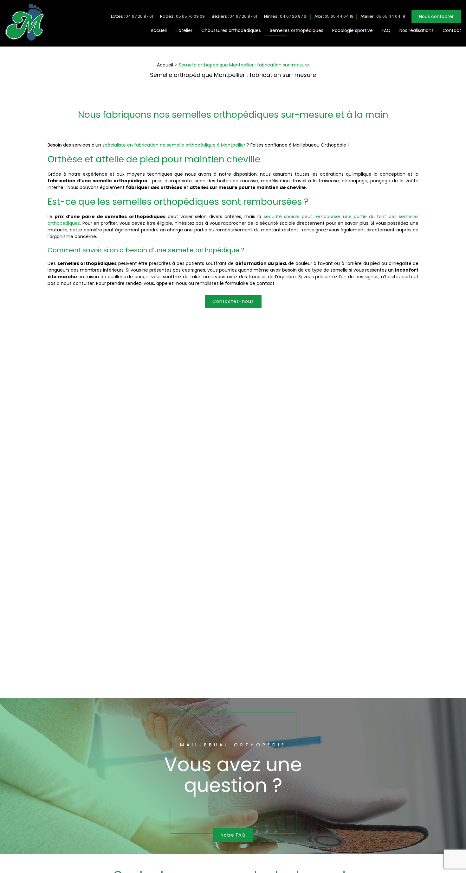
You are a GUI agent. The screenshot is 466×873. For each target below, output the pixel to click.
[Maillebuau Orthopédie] (25, 40)
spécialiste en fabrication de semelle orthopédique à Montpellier (173, 145)
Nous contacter (436, 16)
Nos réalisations (416, 30)
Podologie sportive (352, 30)
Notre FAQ (233, 835)
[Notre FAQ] (233, 776)
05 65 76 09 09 (190, 16)
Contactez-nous (233, 301)
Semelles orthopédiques (296, 30)
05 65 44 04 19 (339, 16)
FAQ (386, 30)
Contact (452, 30)
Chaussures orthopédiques (231, 30)
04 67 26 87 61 (139, 16)
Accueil (159, 30)
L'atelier (184, 30)
